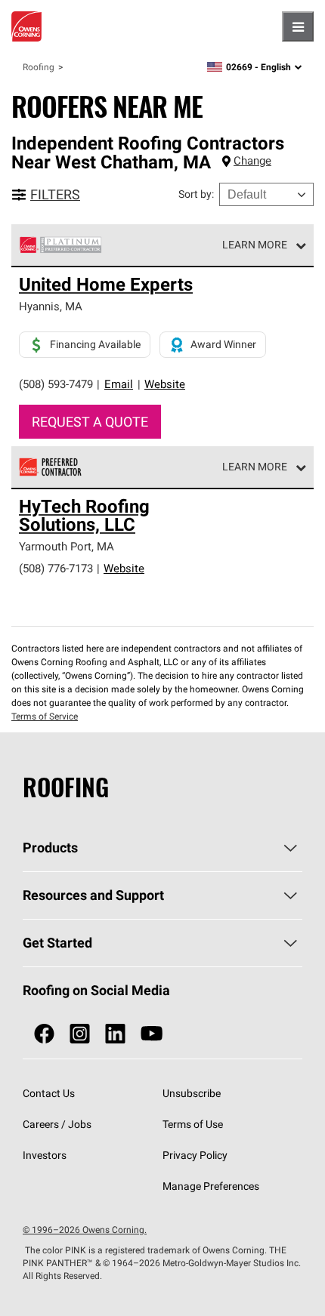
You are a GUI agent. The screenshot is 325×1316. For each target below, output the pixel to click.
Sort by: (196, 194)
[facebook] (44, 1034)
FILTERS (55, 194)
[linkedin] (115, 1034)
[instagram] (80, 1034)
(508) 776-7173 (56, 568)
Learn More (254, 244)
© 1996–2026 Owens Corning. (85, 1229)
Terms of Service (44, 716)
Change (252, 160)
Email (118, 384)
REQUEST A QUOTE (90, 421)
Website (164, 384)
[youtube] (151, 1034)
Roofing (38, 66)
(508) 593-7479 (56, 384)
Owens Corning (26, 26)
